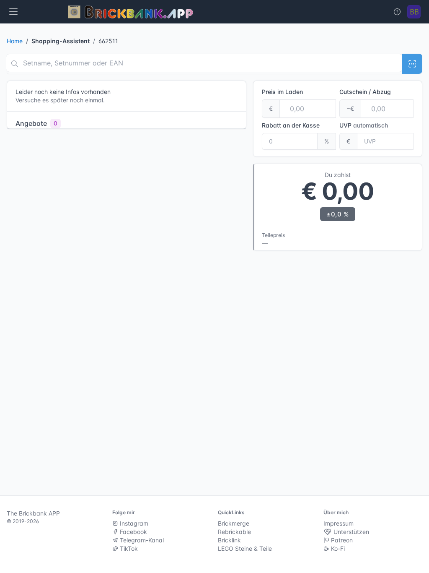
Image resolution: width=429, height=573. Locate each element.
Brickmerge (233, 523)
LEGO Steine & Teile (245, 548)
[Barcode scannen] (412, 64)
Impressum (338, 523)
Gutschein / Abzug (365, 91)
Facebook (132, 531)
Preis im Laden (282, 91)
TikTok (128, 548)
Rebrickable (234, 531)
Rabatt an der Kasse (291, 125)
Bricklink (229, 540)
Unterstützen (350, 531)
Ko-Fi (337, 548)
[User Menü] (414, 11)
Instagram (133, 523)
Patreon (341, 540)
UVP (363, 125)
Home (15, 40)
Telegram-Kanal (141, 540)
